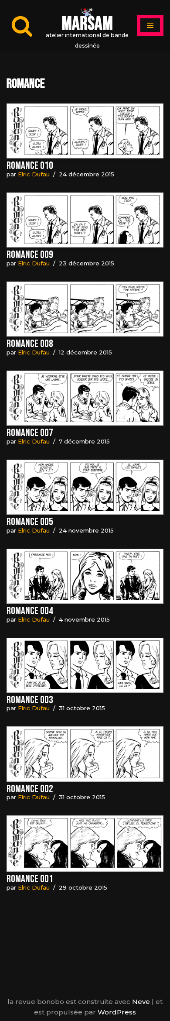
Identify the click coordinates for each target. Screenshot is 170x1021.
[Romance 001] (85, 843)
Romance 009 (30, 254)
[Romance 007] (85, 398)
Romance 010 (30, 165)
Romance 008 (30, 343)
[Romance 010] (85, 131)
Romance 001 (30, 879)
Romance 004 (30, 611)
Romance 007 (30, 432)
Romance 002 (30, 789)
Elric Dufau (34, 174)
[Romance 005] (85, 487)
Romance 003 (30, 700)
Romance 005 (30, 522)
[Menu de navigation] (150, 25)
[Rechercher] (22, 25)
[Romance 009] (85, 220)
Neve (141, 1001)
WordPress (117, 1012)
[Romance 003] (85, 665)
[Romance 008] (85, 309)
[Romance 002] (85, 754)
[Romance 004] (85, 576)
